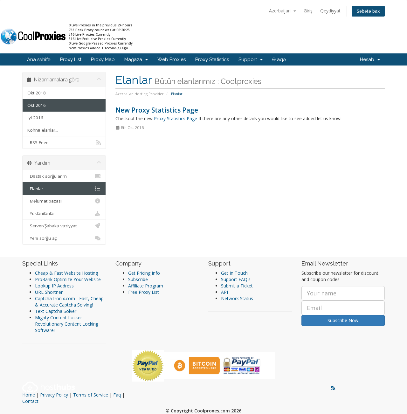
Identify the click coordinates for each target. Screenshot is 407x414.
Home (28, 395)
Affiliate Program (145, 286)
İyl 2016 (35, 118)
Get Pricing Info (144, 273)
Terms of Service (90, 395)
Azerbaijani (281, 11)
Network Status (237, 298)
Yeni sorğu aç (42, 238)
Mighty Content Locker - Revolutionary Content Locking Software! (66, 323)
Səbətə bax (368, 11)
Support (248, 59)
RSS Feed (38, 142)
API (224, 292)
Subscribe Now (343, 320)
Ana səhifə (39, 59)
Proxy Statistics (212, 59)
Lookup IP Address (54, 286)
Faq (117, 395)
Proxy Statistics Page (175, 118)
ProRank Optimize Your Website (68, 279)
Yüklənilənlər (41, 213)
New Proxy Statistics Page (156, 110)
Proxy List (70, 59)
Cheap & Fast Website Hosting (66, 273)
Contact (30, 401)
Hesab (368, 59)
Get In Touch (234, 273)
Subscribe (138, 279)
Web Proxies (171, 59)
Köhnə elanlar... (42, 130)
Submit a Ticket (237, 286)
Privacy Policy (54, 395)
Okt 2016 (36, 105)
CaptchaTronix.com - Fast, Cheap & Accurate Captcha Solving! (69, 301)
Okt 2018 (36, 93)
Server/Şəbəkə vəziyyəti (52, 226)
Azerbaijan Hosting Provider (139, 93)
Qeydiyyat (330, 11)
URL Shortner (49, 292)
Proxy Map (103, 59)
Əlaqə (279, 59)
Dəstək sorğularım (47, 176)
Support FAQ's (236, 279)
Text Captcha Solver (55, 311)
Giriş (308, 11)
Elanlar (35, 188)
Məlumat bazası (44, 201)
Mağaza (134, 59)
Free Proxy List (143, 292)
